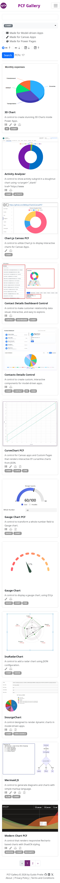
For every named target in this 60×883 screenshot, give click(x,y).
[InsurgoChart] (30, 697)
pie (26, 391)
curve (17, 470)
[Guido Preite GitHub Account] (46, 874)
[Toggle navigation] (55, 5)
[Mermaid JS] (30, 759)
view (33, 391)
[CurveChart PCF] (30, 422)
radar (17, 673)
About (9, 877)
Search (8, 55)
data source (20, 734)
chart (14, 129)
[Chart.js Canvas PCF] (30, 218)
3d (7, 129)
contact (10, 320)
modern (9, 852)
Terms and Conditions (42, 877)
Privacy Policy (22, 877)
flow (8, 796)
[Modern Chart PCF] (30, 818)
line (25, 470)
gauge (9, 533)
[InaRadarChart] (30, 632)
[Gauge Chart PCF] (30, 496)
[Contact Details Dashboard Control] (30, 281)
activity (18, 194)
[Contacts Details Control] (30, 349)
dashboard (22, 320)
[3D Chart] (30, 86)
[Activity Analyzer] (30, 153)
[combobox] (30, 26)
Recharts (29, 852)
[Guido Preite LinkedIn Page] (49, 874)
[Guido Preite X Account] (52, 874)
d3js (25, 603)
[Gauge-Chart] (30, 564)
